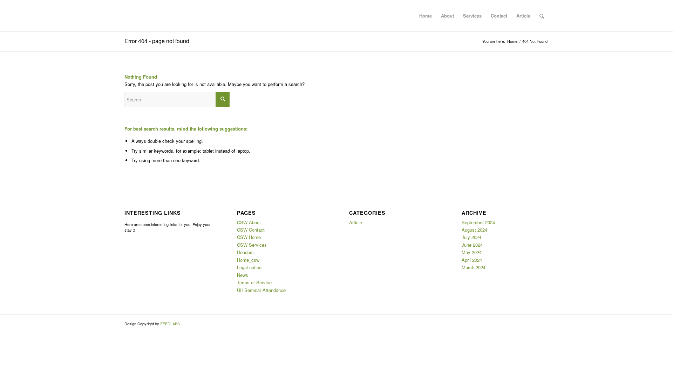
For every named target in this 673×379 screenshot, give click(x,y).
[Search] (542, 15)
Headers (245, 252)
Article (355, 222)
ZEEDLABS (170, 323)
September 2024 (478, 222)
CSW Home (249, 237)
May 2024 (472, 252)
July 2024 (471, 237)
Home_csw (248, 260)
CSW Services (252, 244)
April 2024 (472, 260)
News (242, 275)
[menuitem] (425, 15)
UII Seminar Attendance (261, 290)
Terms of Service (254, 282)
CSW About (249, 222)
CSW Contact (251, 229)
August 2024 (474, 229)
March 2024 (473, 267)
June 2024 (472, 244)
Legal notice (249, 267)
